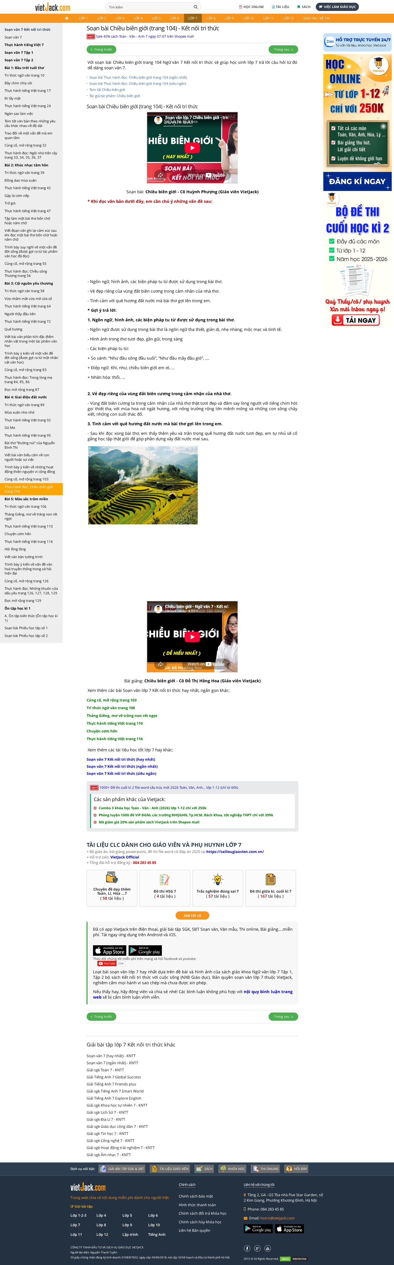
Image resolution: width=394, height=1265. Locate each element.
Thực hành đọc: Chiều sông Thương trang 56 (26, 273)
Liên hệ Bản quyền (194, 1230)
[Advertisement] (192, 243)
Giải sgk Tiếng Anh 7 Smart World (115, 1091)
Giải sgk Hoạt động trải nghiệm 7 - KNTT (121, 1147)
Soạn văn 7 (13, 37)
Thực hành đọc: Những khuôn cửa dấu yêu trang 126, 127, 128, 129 (31, 590)
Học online (254, 7)
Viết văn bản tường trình (24, 556)
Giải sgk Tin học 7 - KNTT (107, 1133)
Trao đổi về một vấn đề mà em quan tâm (28, 135)
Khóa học (236, 1169)
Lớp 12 (288, 18)
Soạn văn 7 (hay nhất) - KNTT (111, 1055)
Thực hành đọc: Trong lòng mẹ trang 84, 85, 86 (28, 379)
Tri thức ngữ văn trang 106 (26, 506)
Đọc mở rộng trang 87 (22, 389)
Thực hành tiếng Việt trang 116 (29, 541)
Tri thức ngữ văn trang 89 (24, 404)
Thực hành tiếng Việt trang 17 (28, 90)
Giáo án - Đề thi (316, 18)
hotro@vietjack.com (277, 1218)
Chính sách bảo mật (196, 1196)
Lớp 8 (211, 18)
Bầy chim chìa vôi (18, 83)
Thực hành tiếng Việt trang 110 (29, 526)
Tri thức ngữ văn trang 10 (24, 75)
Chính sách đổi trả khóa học (203, 1213)
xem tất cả (192, 916)
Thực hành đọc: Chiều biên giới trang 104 (29, 489)
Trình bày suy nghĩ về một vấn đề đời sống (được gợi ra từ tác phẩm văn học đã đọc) (31, 251)
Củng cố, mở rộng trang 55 (26, 263)
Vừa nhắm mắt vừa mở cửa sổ (28, 298)
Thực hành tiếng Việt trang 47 (28, 211)
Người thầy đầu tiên (20, 314)
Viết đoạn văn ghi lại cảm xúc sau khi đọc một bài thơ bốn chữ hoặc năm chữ (31, 235)
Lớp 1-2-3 (78, 1215)
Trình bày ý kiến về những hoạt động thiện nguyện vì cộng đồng (30, 469)
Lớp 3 (120, 18)
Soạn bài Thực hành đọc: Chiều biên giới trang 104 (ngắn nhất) (138, 77)
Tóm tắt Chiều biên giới (107, 89)
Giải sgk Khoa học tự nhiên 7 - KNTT (117, 1105)
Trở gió (10, 203)
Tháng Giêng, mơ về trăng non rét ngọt (31, 516)
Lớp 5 (156, 18)
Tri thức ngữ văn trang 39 (24, 172)
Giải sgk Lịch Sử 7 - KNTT (107, 1112)
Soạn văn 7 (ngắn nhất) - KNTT (112, 1062)
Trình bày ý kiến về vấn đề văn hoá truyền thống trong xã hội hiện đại (28, 568)
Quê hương (13, 329)
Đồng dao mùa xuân (20, 180)
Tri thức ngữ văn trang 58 (24, 291)
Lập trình (130, 1234)
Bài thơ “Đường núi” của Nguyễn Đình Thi (30, 445)
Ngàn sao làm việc (19, 113)
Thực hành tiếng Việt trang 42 (28, 187)
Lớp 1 (83, 18)
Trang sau (282, 49)
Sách (306, 7)
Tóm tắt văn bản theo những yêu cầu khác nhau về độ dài (30, 123)
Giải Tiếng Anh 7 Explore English (114, 1098)
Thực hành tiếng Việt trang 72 (28, 321)
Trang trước (102, 49)
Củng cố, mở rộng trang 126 (27, 581)
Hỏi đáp (300, 1169)
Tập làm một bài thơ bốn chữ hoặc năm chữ (27, 220)
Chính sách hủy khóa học (200, 1221)
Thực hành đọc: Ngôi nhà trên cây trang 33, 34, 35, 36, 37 (31, 155)
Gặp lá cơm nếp (17, 195)
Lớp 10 (248, 18)
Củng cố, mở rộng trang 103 (27, 479)
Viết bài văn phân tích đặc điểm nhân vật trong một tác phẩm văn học (31, 341)
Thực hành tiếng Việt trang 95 (28, 435)
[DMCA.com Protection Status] (296, 1259)
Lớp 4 (138, 18)
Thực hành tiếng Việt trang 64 (28, 306)
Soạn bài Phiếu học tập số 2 (26, 635)
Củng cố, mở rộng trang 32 (26, 145)
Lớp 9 (229, 18)
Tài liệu (282, 7)
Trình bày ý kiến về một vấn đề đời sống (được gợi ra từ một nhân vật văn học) (31, 357)
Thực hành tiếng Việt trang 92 (28, 420)
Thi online (269, 1169)
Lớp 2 (101, 18)
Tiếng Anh (157, 1234)
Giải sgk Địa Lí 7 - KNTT (106, 1119)
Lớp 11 (268, 18)
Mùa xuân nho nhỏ (19, 412)
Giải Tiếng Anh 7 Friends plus (111, 1084)
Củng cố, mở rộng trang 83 (26, 369)
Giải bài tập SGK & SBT (126, 1169)
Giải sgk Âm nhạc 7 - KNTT (109, 1154)
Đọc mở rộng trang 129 (23, 600)
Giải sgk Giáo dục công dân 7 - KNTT (117, 1126)
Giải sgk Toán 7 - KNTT (105, 1069)
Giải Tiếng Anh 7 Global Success (114, 1077)
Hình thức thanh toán (197, 1204)
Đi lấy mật (13, 98)
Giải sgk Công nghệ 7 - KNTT (110, 1140)
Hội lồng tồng (15, 549)
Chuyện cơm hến (18, 533)
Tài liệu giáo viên (174, 1169)
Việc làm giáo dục (340, 7)
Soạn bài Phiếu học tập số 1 (26, 628)
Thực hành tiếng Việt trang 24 (28, 105)
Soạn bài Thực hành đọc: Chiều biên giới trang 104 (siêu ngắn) (137, 83)
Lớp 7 (193, 18)
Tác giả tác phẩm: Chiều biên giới (114, 95)
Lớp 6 (174, 18)
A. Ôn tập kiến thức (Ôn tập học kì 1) (31, 618)
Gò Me (10, 427)
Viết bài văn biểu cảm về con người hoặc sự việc (27, 457)
